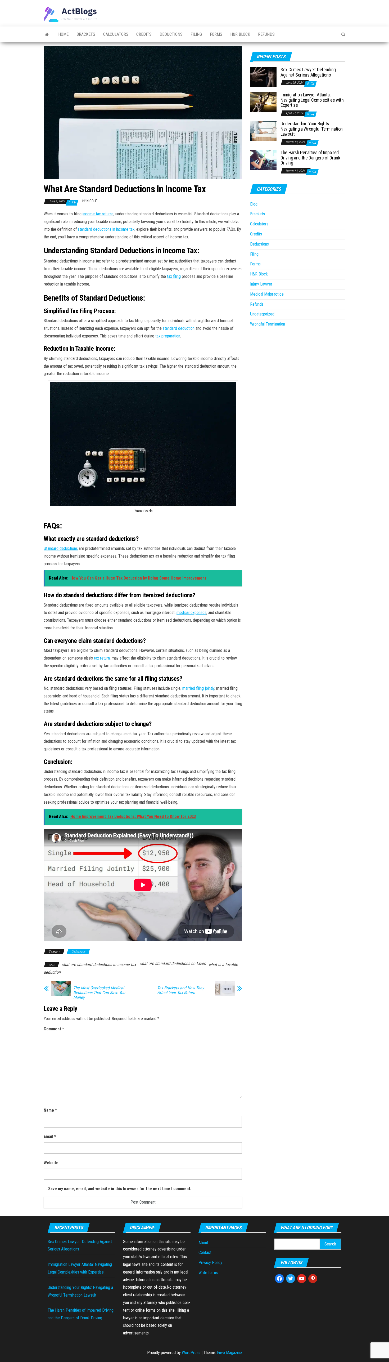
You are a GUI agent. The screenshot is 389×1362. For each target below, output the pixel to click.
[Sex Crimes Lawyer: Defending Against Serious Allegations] (263, 76)
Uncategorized (262, 314)
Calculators (115, 34)
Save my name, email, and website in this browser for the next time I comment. (119, 1188)
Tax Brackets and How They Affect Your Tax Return (180, 990)
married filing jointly (198, 688)
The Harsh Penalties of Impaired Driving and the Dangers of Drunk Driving (310, 158)
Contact (204, 1252)
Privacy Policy (210, 1262)
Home (63, 34)
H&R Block (240, 34)
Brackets (85, 34)
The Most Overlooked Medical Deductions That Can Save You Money (99, 993)
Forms (216, 34)
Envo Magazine (229, 1352)
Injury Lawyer (261, 284)
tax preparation (167, 336)
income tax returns (98, 213)
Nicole (92, 201)
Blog (253, 204)
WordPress (191, 1352)
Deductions (171, 34)
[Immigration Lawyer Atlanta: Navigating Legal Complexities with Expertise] (263, 101)
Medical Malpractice (267, 294)
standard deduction (179, 328)
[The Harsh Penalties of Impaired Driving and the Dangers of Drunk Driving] (263, 159)
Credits (144, 34)
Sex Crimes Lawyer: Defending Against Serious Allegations (308, 72)
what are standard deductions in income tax (98, 964)
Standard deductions (61, 548)
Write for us (208, 1272)
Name (50, 1110)
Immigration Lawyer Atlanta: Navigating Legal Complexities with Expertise (312, 100)
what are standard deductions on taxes (172, 963)
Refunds (266, 34)
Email (50, 1136)
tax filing (174, 276)
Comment (54, 1028)
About (203, 1242)
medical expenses (191, 612)
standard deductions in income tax (106, 229)
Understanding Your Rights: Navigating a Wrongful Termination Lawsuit (312, 129)
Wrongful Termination (267, 324)
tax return (102, 658)
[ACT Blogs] (47, 34)
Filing (196, 34)
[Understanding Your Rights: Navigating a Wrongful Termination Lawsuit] (263, 130)
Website (51, 1162)
